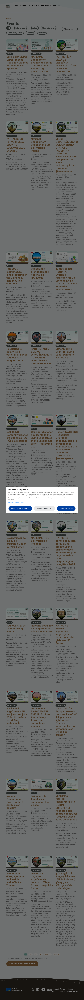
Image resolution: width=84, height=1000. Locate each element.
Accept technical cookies (20, 508)
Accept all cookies (66, 508)
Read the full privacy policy (16, 502)
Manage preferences (44, 508)
